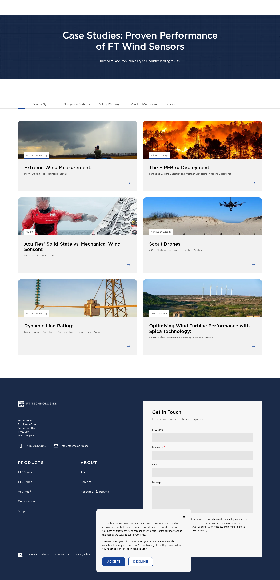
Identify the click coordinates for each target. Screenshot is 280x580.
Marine (171, 104)
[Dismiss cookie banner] (184, 517)
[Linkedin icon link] (20, 555)
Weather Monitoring (143, 104)
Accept (114, 561)
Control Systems (43, 104)
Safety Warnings (110, 104)
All (21, 104)
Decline (140, 561)
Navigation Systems (77, 104)
